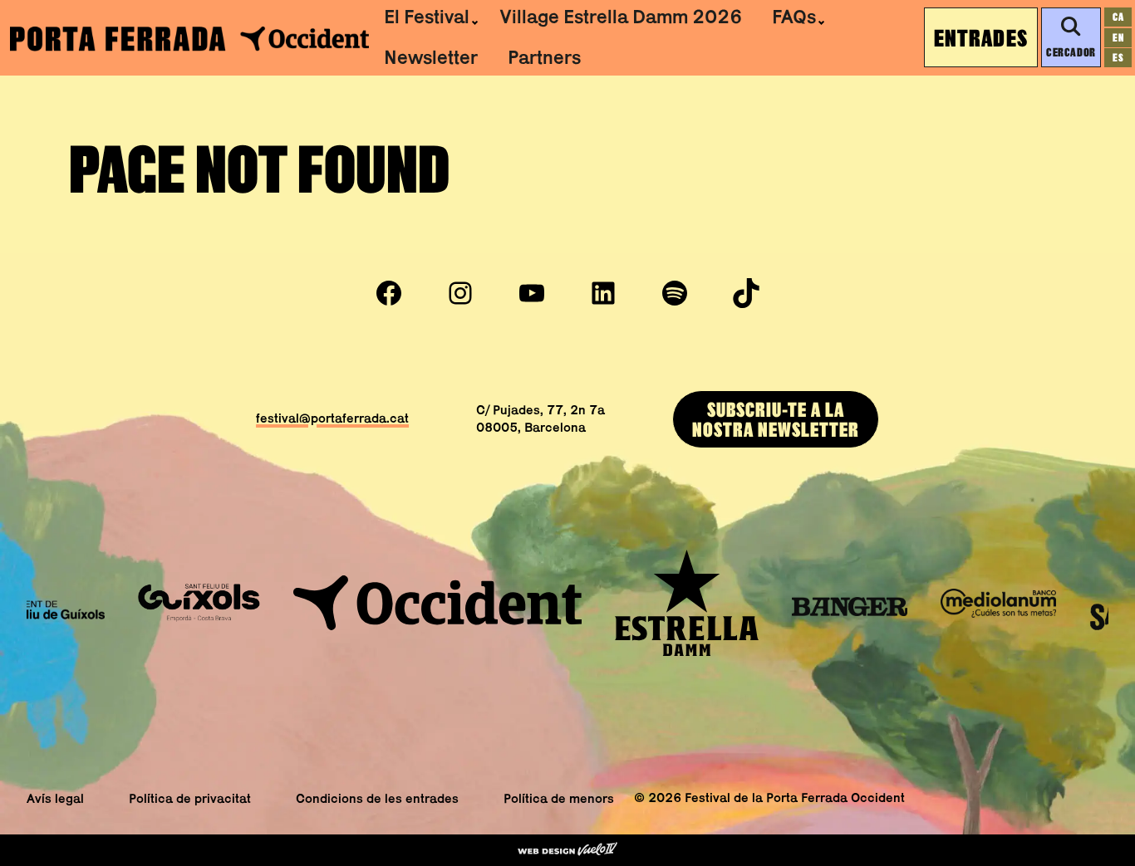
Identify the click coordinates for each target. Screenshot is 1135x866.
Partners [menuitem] (544, 57)
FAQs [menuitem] (794, 16)
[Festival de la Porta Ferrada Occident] (189, 38)
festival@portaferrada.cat (332, 418)
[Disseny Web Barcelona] (567, 850)
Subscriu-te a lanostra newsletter (775, 419)
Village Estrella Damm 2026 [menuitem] (620, 16)
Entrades (981, 37)
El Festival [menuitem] (426, 16)
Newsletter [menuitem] (431, 57)
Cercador (1070, 52)
